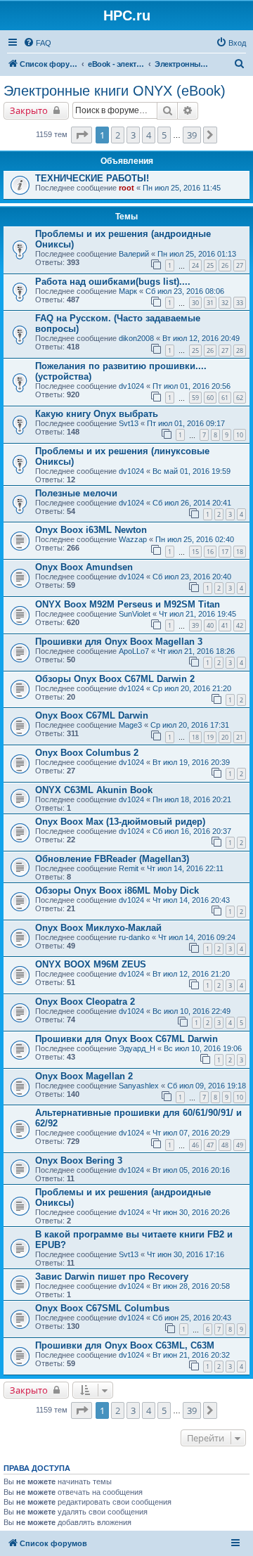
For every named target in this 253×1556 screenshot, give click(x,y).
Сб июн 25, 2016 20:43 (192, 1317)
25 (210, 265)
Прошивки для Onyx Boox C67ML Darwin (126, 1039)
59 (195, 397)
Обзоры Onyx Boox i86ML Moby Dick (117, 890)
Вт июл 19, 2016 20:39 (191, 762)
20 (224, 737)
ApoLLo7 (134, 651)
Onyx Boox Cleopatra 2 (85, 1001)
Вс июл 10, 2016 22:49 (192, 1011)
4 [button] (148, 135)
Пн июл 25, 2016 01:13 (196, 254)
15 (195, 551)
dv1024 (131, 386)
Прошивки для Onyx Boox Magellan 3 (118, 641)
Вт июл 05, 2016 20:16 (191, 1170)
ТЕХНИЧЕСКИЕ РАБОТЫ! (92, 178)
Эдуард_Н (137, 1048)
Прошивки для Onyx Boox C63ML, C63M (124, 1345)
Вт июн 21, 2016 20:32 (191, 1355)
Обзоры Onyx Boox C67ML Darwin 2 (115, 679)
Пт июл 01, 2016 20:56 (192, 386)
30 (195, 302)
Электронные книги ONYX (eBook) (115, 90)
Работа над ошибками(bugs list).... (112, 281)
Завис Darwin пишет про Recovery (111, 1276)
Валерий (134, 254)
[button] (81, 135)
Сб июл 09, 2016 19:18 (206, 1085)
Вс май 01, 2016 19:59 (192, 471)
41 (224, 625)
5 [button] (164, 135)
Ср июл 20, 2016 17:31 (189, 725)
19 (210, 737)
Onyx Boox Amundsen (84, 567)
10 (239, 434)
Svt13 (128, 423)
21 (239, 737)
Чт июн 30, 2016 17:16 (185, 1254)
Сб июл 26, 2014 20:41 (192, 503)
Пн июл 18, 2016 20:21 (192, 799)
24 (195, 265)
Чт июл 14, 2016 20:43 (191, 900)
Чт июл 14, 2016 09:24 (196, 937)
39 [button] (192, 135)
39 (195, 625)
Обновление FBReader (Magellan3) (112, 859)
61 (224, 397)
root (126, 188)
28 (239, 350)
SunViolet (134, 614)
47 (210, 1145)
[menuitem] (37, 42)
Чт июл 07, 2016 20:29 (191, 1133)
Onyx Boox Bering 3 (78, 1160)
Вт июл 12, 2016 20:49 (201, 338)
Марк (128, 291)
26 (224, 265)
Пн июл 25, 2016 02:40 (194, 539)
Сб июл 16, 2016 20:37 (192, 831)
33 (239, 302)
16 (210, 551)
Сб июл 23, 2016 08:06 (184, 291)
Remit (128, 868)
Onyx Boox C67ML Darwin (91, 715)
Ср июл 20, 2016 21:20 (192, 688)
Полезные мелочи (76, 493)
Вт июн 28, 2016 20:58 (191, 1286)
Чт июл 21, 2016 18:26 (196, 651)
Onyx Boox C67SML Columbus (102, 1308)
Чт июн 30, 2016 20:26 (191, 1212)
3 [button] (133, 135)
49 (239, 1145)
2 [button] (117, 135)
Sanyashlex (139, 1085)
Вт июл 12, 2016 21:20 (191, 974)
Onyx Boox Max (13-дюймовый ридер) (120, 821)
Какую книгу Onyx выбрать (96, 414)
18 (239, 551)
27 (239, 265)
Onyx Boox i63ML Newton (91, 530)
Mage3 (130, 725)
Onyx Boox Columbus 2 (86, 752)
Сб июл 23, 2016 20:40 (192, 576)
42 (239, 625)
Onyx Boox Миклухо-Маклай (98, 927)
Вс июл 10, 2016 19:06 (203, 1048)
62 (239, 397)
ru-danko (134, 937)
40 (210, 625)
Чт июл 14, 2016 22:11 (185, 868)
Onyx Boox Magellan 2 (84, 1076)
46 (195, 1145)
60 (210, 397)
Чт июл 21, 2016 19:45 (197, 614)
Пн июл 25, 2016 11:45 (182, 188)
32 (224, 302)
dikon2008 (136, 338)
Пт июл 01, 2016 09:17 (186, 423)
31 (210, 302)
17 (224, 551)
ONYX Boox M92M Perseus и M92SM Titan (127, 604)
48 (224, 1145)
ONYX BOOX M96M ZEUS (90, 964)
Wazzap (133, 539)
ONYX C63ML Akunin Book (94, 790)
